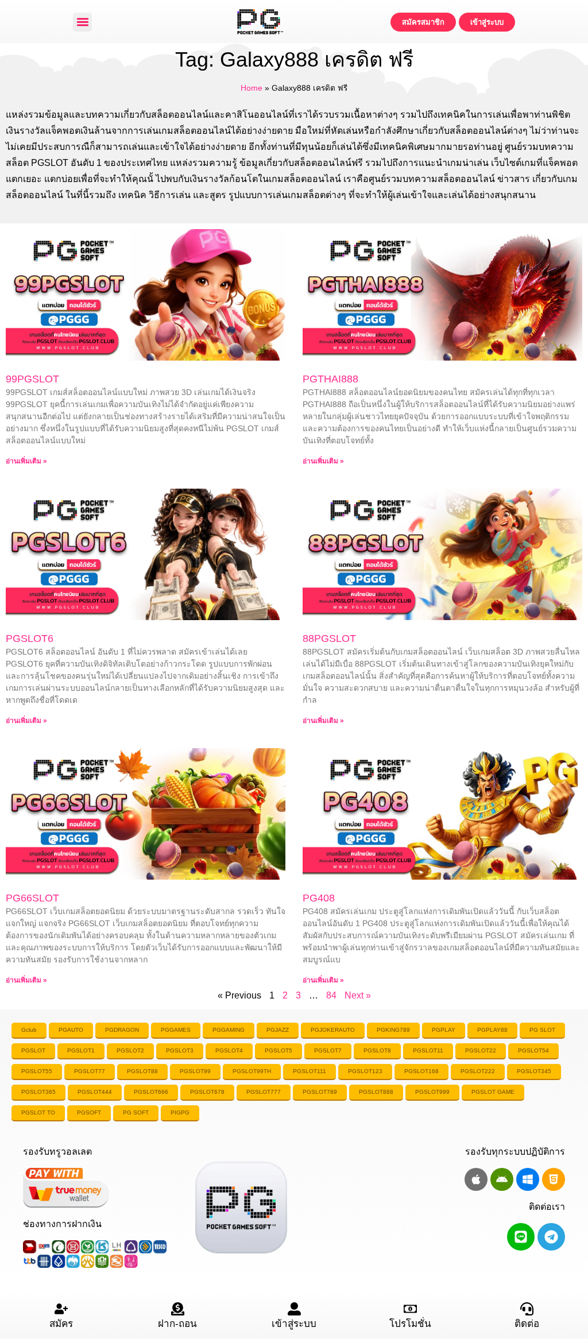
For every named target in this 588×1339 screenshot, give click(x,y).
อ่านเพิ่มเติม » (26, 461)
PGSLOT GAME (492, 1092)
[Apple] (476, 1179)
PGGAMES (176, 1030)
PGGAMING (228, 1030)
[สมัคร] (61, 1308)
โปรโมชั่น (410, 1323)
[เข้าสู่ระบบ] (294, 1308)
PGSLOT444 (95, 1092)
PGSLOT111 (309, 1071)
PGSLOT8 (377, 1050)
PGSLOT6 (29, 638)
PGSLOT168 (421, 1071)
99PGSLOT (32, 379)
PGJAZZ (277, 1030)
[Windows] (527, 1179)
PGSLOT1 (81, 1050)
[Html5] (553, 1179)
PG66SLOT (32, 898)
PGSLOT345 (534, 1071)
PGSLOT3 (180, 1050)
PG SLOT (542, 1030)
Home (251, 88)
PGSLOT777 (263, 1092)
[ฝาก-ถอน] (177, 1308)
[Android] (501, 1179)
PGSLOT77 (89, 1071)
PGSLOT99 (195, 1071)
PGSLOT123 (365, 1071)
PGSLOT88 (142, 1071)
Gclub (29, 1030)
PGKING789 (393, 1030)
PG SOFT (136, 1112)
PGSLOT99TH (252, 1071)
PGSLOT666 (151, 1092)
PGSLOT (33, 1050)
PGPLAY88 (492, 1030)
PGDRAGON (122, 1030)
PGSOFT (89, 1112)
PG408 (319, 898)
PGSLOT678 (207, 1092)
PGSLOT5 (278, 1050)
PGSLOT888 (376, 1092)
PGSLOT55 (36, 1071)
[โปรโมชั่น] (410, 1308)
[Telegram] (551, 1237)
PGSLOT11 (428, 1050)
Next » (358, 995)
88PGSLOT (329, 638)
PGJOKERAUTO (333, 1030)
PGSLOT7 (328, 1050)
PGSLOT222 (478, 1071)
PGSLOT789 (320, 1092)
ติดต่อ (526, 1323)
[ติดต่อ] (526, 1308)
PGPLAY (443, 1030)
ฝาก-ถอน (177, 1323)
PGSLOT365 (38, 1092)
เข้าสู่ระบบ (294, 1323)
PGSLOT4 (229, 1050)
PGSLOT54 (533, 1050)
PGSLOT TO (38, 1112)
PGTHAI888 (330, 379)
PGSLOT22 (480, 1050)
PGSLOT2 (130, 1050)
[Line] (521, 1237)
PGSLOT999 (432, 1092)
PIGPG (180, 1112)
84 (331, 995)
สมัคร (61, 1323)
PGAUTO (71, 1030)
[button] (82, 22)
